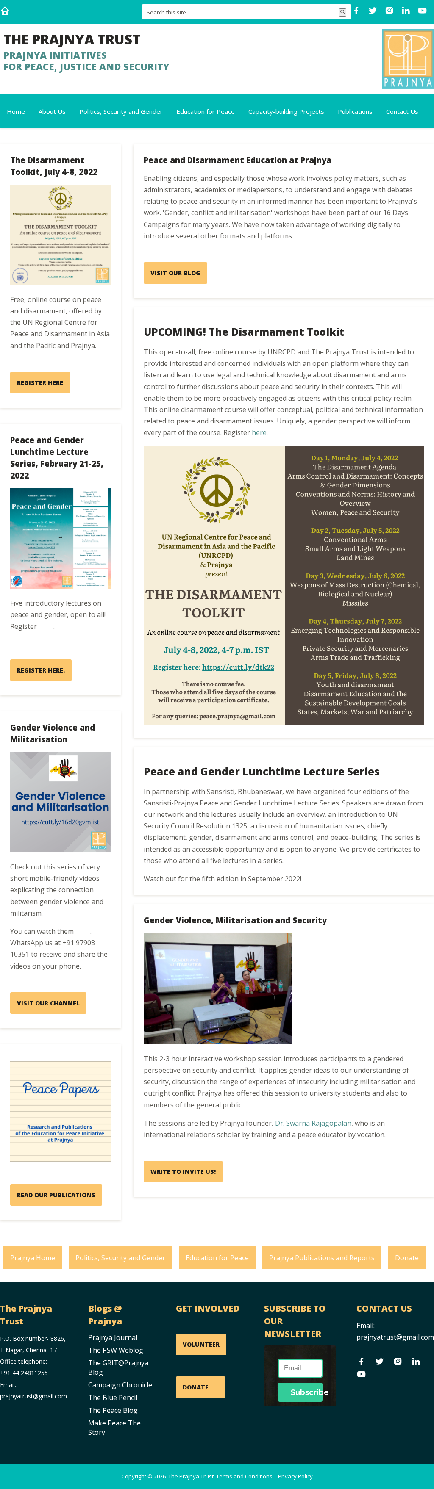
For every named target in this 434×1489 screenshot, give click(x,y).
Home (16, 111)
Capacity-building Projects (286, 111)
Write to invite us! (183, 1172)
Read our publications (56, 1195)
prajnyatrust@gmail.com (395, 1337)
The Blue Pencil (112, 1397)
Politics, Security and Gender (121, 111)
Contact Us (402, 111)
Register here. (41, 670)
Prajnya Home (32, 1257)
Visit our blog (175, 273)
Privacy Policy (295, 1476)
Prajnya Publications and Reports (322, 1257)
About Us (52, 111)
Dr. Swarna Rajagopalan (313, 1123)
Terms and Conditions (244, 1476)
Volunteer (201, 1344)
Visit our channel (48, 1003)
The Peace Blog (113, 1410)
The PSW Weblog (115, 1350)
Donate (407, 1257)
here (46, 626)
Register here (40, 383)
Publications (355, 111)
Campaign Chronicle (120, 1384)
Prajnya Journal (112, 1337)
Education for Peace (205, 111)
